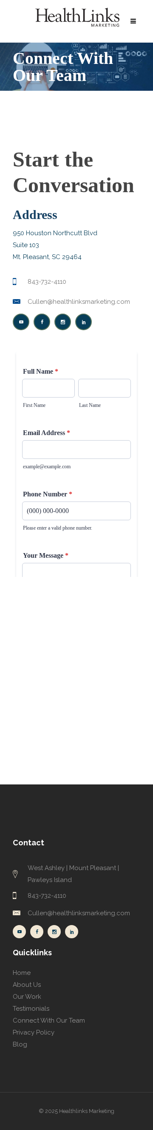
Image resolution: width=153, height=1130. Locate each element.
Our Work (27, 996)
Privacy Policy (33, 1032)
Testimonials (31, 1008)
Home (22, 973)
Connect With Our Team (49, 1020)
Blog (20, 1044)
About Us (27, 985)
